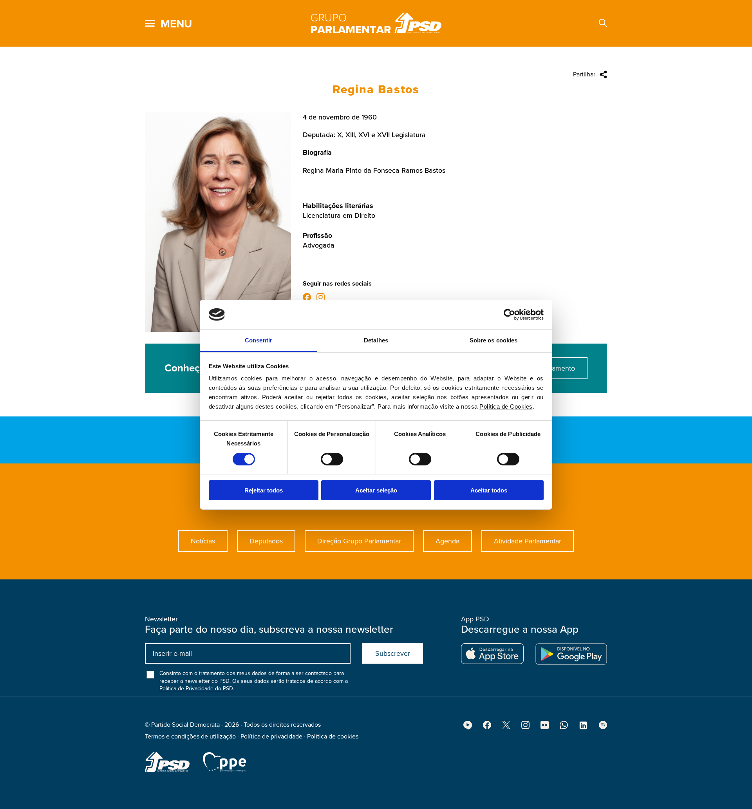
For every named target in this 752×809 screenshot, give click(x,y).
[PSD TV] (467, 727)
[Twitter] (506, 727)
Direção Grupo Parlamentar (359, 541)
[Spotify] (603, 727)
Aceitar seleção (376, 490)
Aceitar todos (488, 490)
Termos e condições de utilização (190, 736)
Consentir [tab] (258, 340)
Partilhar (584, 74)
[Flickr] (544, 727)
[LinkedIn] (583, 728)
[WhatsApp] (564, 727)
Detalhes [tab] (376, 340)
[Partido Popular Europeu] (224, 762)
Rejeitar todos (263, 490)
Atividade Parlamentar (527, 541)
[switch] (332, 459)
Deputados (266, 541)
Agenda (447, 541)
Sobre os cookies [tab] (494, 340)
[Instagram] (320, 298)
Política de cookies (332, 736)
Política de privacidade (271, 736)
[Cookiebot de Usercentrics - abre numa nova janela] (509, 314)
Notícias (203, 541)
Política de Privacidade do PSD (196, 688)
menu (176, 24)
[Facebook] (307, 298)
